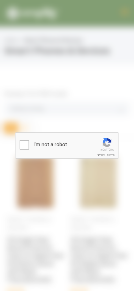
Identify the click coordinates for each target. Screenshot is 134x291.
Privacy (101, 155)
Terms (110, 155)
